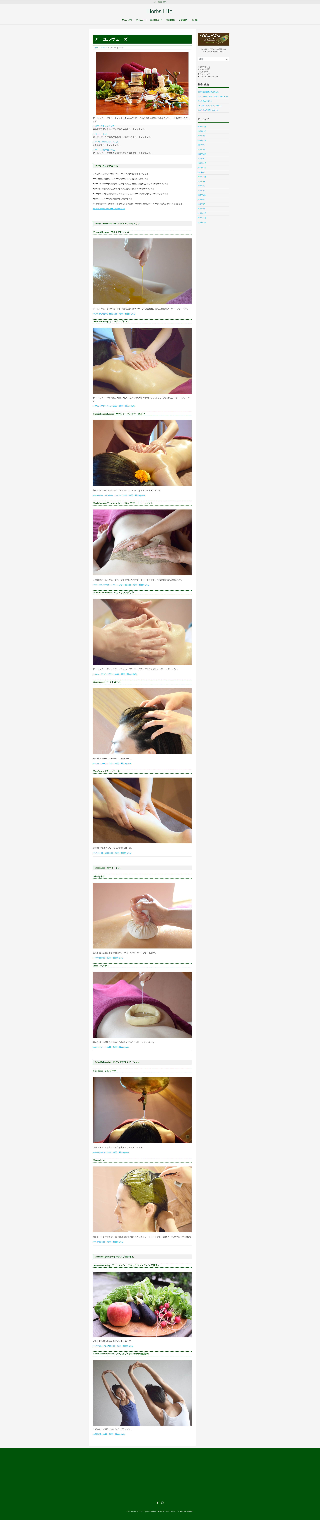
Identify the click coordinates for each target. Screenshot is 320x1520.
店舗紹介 (183, 20)
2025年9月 (201, 136)
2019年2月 (201, 209)
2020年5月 (201, 181)
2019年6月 (201, 204)
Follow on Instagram (161, 1460)
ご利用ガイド (157, 20)
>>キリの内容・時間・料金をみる (108, 958)
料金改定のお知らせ (205, 101)
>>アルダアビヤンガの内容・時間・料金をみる (114, 406)
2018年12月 (202, 213)
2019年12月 (202, 195)
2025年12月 (202, 127)
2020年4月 (201, 186)
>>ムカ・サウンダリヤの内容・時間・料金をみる (115, 674)
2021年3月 (201, 172)
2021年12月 (202, 168)
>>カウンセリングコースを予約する (109, 209)
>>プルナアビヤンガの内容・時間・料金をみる (114, 314)
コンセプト (128, 20)
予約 (196, 20)
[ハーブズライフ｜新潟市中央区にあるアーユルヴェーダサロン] (160, 11)
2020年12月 (202, 177)
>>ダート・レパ (100, 134)
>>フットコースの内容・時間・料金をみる (112, 853)
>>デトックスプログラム (104, 150)
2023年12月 (202, 154)
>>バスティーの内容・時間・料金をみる (111, 1047)
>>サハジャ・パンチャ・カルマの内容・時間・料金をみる (119, 495)
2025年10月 (202, 131)
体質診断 (171, 20)
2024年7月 (201, 145)
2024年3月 (201, 149)
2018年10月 (202, 222)
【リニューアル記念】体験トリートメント (213, 96)
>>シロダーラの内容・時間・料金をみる (111, 1152)
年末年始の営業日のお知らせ (208, 92)
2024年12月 (202, 140)
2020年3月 (201, 190)
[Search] (226, 59)
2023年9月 (201, 158)
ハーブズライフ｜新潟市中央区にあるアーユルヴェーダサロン (156, 1511)
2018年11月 (202, 218)
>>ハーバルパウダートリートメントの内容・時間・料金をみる (121, 585)
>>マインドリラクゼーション (106, 142)
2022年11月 (202, 163)
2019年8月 (201, 200)
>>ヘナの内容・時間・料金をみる (108, 1242)
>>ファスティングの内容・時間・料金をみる (113, 1346)
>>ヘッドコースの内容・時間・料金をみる (112, 763)
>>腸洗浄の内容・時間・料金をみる (109, 1434)
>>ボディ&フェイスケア (103, 126)
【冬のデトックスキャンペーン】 (210, 106)
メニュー (141, 20)
